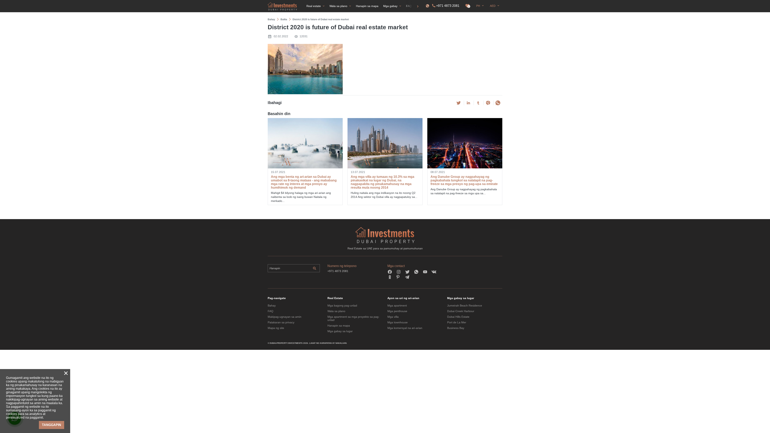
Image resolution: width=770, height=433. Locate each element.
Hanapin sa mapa (338, 325)
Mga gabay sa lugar (340, 331)
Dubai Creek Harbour (460, 311)
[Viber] (488, 102)
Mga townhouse (397, 322)
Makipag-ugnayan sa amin (284, 316)
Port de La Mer (456, 322)
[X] (458, 102)
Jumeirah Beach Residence (464, 305)
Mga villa (393, 316)
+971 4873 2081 (447, 5)
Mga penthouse (397, 311)
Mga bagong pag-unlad (342, 305)
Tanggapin (51, 425)
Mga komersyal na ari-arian (404, 328)
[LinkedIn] (468, 102)
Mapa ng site (276, 328)
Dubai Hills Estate (458, 316)
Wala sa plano (336, 311)
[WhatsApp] (497, 102)
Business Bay (455, 328)
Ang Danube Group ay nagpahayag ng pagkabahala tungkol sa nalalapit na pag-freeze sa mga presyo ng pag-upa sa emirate (464, 180)
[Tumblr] (478, 102)
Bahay (272, 305)
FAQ (270, 311)
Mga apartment (397, 305)
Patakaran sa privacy (281, 322)
